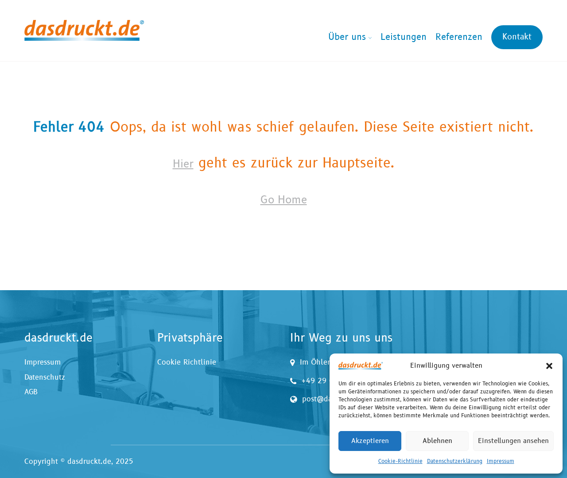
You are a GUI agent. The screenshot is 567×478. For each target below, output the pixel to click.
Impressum (500, 461)
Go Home (283, 200)
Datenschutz (44, 377)
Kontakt (517, 37)
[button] (549, 365)
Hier (183, 164)
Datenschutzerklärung (454, 461)
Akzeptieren (370, 441)
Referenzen (458, 37)
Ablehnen (437, 441)
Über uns (347, 37)
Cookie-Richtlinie (400, 461)
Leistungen (404, 37)
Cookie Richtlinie (186, 362)
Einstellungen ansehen (513, 441)
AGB (31, 392)
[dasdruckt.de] (84, 30)
